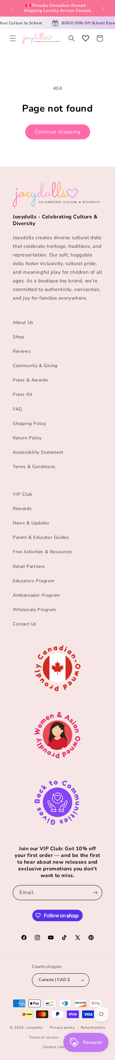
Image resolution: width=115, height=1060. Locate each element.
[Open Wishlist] (86, 38)
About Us (23, 322)
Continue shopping (57, 132)
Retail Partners (29, 566)
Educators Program (33, 581)
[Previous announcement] (12, 8)
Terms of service (43, 1037)
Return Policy (27, 438)
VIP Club (22, 494)
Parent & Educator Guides (41, 537)
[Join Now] (95, 892)
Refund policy (93, 1027)
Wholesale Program (34, 610)
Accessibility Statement (38, 452)
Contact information (60, 1047)
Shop (18, 337)
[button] (13, 38)
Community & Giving (35, 366)
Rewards (22, 509)
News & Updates (31, 523)
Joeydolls (34, 1027)
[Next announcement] (103, 8)
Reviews (22, 351)
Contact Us (25, 624)
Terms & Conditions (34, 467)
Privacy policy (62, 1027)
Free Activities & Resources (42, 552)
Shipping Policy (29, 423)
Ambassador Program (36, 595)
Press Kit (22, 394)
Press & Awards (30, 380)
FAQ (17, 409)
